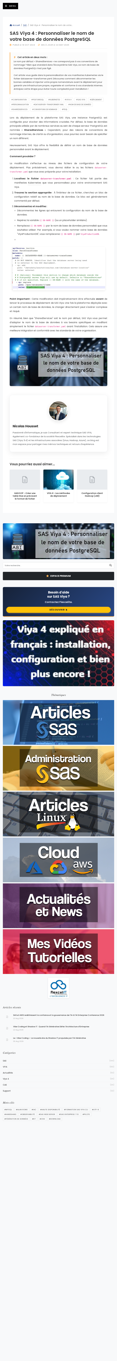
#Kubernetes (54, 99)
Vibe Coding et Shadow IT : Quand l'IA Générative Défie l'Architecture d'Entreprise (51, 1026)
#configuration (19, 99)
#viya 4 (68, 99)
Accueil (16, 25)
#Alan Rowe (22, 1109)
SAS (25, 25)
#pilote (86, 1114)
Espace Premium (60, 576)
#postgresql (37, 99)
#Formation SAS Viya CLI (76, 1109)
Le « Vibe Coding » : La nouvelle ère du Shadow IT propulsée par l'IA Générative (49, 1038)
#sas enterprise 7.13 (69, 1114)
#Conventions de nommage (44, 109)
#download (54, 1119)
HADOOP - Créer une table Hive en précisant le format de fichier (25, 496)
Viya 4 (58, 1078)
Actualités (58, 1072)
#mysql (8, 1109)
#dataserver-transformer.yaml (48, 104)
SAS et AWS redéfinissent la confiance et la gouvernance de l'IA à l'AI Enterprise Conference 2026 (58, 1015)
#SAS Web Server (47, 1114)
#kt (34, 1119)
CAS (58, 1084)
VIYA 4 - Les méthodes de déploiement (58, 495)
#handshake (10, 1114)
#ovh (42, 1119)
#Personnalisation (20, 104)
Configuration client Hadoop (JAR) (92, 495)
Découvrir (57, 609)
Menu (12, 6)
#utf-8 (95, 1109)
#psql (64, 109)
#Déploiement (96, 99)
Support (58, 1090)
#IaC (34, 1109)
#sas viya (80, 99)
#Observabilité (27, 1114)
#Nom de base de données (79, 104)
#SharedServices (19, 109)
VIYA (58, 1066)
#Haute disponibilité (50, 1109)
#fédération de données (16, 1119)
